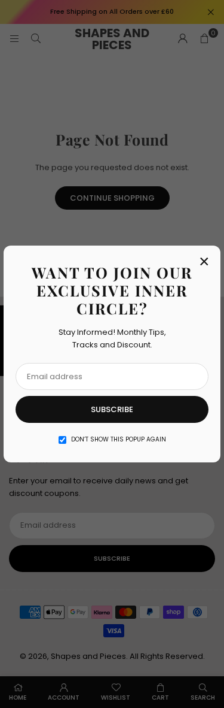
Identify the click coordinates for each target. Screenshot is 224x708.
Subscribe (112, 409)
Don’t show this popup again (118, 439)
